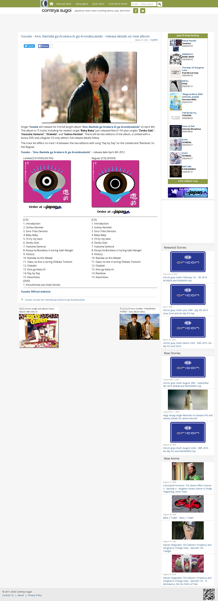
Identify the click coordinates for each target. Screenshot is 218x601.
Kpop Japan (82, 3)
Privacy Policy (35, 595)
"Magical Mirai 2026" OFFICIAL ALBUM (192, 95)
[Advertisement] (108, 22)
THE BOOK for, (189, 113)
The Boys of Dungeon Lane (193, 69)
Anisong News (63, 3)
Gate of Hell (188, 126)
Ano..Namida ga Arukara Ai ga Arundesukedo (111, 127)
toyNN (154, 39)
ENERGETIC (187, 54)
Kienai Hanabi (189, 40)
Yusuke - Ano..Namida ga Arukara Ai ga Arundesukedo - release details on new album (85, 36)
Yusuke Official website (36, 291)
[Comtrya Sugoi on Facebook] (135, 10)
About (21, 595)
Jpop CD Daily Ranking (188, 35)
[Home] (51, 3)
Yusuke (25, 152)
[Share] (40, 46)
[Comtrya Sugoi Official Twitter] (142, 10)
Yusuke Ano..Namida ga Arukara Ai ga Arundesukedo (59, 299)
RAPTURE (186, 166)
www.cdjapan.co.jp (188, 181)
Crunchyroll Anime (118, 3)
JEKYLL (185, 81)
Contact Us (8, 595)
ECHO (185, 139)
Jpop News (98, 3)
